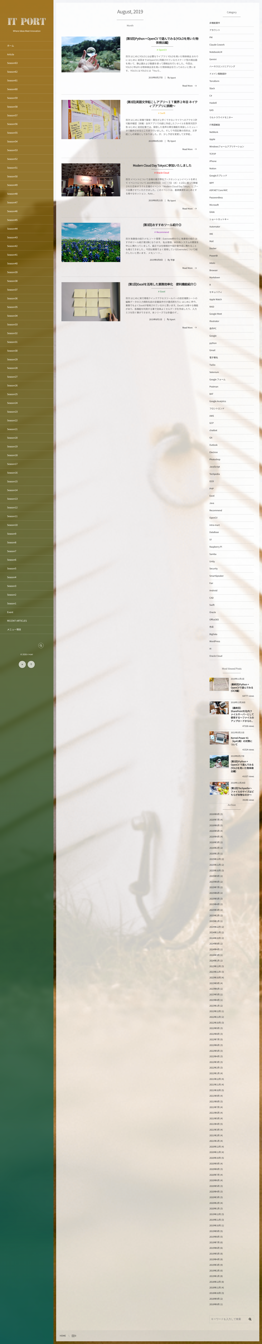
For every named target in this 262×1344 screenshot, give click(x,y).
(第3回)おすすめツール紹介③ (162, 224)
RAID (211, 306)
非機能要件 (214, 22)
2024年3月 (214, 955)
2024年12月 (215, 926)
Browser (213, 270)
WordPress (214, 641)
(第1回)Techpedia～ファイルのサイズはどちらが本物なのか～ (242, 791)
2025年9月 (214, 876)
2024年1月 (214, 960)
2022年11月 (215, 1016)
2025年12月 (215, 859)
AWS (211, 415)
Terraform (214, 81)
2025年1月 (214, 921)
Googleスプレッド (218, 175)
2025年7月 (214, 887)
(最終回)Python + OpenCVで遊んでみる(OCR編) (242, 687)
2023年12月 (215, 966)
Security (213, 568)
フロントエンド (216, 408)
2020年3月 (214, 1197)
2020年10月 (215, 1157)
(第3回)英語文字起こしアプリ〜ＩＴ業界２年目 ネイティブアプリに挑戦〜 (162, 104)
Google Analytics (217, 401)
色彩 (211, 626)
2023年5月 (214, 994)
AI (210, 648)
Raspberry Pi (215, 546)
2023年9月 (214, 983)
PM (210, 37)
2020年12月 (215, 1146)
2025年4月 (214, 904)
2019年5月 (214, 1253)
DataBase (214, 532)
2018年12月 (215, 1281)
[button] (41, 645)
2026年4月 (214, 836)
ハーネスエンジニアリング (222, 66)
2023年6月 (214, 988)
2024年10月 (215, 938)
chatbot (213, 430)
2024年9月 (214, 943)
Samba (212, 554)
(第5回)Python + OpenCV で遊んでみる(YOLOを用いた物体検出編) (162, 40)
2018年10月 (215, 1293)
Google (213, 335)
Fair (211, 583)
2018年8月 (214, 1304)
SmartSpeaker (216, 575)
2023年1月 (214, 1005)
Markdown (214, 277)
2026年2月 (214, 847)
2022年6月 (214, 1045)
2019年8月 (214, 1236)
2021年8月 (214, 1101)
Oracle (212, 612)
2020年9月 (214, 1163)
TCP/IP (212, 153)
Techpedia (214, 474)
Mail (211, 241)
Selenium (214, 372)
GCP (211, 423)
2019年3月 (214, 1264)
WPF (211, 182)
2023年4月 (214, 1000)
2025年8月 (214, 881)
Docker (212, 248)
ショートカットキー (219, 219)
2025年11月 (215, 864)
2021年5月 (214, 1118)
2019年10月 (215, 1225)
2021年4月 (214, 1123)
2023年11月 (215, 971)
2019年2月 (214, 1270)
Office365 (214, 619)
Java (211, 503)
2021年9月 (214, 1095)
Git (210, 437)
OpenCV (163, 50)
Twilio (212, 364)
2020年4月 (214, 1191)
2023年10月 (215, 977)
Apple (212, 139)
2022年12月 (215, 1011)
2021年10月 (215, 1090)
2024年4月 (214, 949)
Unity (212, 561)
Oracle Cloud (162, 173)
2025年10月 (215, 870)
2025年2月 (214, 915)
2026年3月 (214, 842)
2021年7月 (214, 1107)
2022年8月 (214, 1033)
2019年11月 (215, 1219)
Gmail (212, 350)
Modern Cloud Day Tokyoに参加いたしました (162, 165)
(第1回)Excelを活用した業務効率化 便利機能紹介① (162, 284)
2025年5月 (214, 898)
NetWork (213, 132)
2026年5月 (214, 830)
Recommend (162, 232)
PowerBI (213, 255)
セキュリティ (215, 292)
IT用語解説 (214, 124)
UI (210, 539)
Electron (213, 452)
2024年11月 (215, 932)
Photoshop (214, 459)
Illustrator (214, 321)
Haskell (213, 102)
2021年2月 (214, 1135)
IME (211, 233)
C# (210, 95)
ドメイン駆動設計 (218, 73)
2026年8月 (214, 814)
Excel (162, 292)
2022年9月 (214, 1028)
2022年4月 (214, 1056)
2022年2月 (214, 1067)
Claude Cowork (217, 44)
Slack (212, 88)
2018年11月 (215, 1287)
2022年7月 (214, 1039)
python (213, 343)
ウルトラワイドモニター (221, 117)
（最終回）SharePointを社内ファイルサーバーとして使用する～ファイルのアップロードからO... (242, 714)
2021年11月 (215, 1084)
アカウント (214, 30)
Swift (162, 113)
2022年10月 (215, 1022)
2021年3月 (214, 1129)
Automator (214, 226)
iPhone (212, 161)
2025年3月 (214, 909)
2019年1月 (214, 1276)
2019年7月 (214, 1242)
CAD (211, 597)
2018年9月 (214, 1298)
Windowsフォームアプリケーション (226, 146)
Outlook (213, 444)
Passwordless (216, 197)
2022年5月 (214, 1050)
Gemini (213, 59)
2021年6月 (214, 1112)
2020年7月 (214, 1174)
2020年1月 (214, 1208)
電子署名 (213, 357)
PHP (211, 488)
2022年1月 (214, 1073)
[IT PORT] (26, 27)
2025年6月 (214, 893)
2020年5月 (214, 1186)
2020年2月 (214, 1203)
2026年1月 (214, 853)
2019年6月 (214, 1247)
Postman (213, 386)
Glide (212, 212)
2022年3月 (214, 1062)
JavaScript (214, 466)
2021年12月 (215, 1079)
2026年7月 (214, 819)
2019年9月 (214, 1231)
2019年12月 (215, 1214)
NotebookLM (215, 52)
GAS (211, 110)
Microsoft (214, 204)
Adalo (212, 263)
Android (213, 590)
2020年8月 (214, 1169)
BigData (213, 634)
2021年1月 (214, 1140)
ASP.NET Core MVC (218, 190)
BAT (211, 393)
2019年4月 (214, 1259)
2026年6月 (214, 825)
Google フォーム (217, 379)
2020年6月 (214, 1180)
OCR (211, 481)
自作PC (212, 328)
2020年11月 (215, 1152)
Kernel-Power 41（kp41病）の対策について (241, 741)
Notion (212, 168)
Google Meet (215, 313)
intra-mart (214, 525)
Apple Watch (215, 299)
